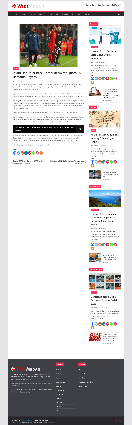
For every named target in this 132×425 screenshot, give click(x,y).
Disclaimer (81, 378)
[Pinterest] (30, 153)
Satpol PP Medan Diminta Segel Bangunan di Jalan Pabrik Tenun (111, 257)
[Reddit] (22, 153)
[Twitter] (18, 153)
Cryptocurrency (83, 14)
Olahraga (54, 14)
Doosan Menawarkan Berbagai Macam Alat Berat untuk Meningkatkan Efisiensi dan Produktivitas (110, 93)
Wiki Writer (104, 62)
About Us (81, 370)
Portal (22, 14)
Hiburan (33, 14)
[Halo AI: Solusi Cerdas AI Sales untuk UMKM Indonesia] (105, 35)
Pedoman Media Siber (85, 382)
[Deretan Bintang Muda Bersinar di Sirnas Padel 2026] (105, 281)
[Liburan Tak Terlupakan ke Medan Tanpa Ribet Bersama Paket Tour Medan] (105, 198)
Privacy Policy (83, 386)
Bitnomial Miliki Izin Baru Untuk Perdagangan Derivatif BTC (67, 162)
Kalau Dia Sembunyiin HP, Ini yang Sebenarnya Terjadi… (105, 138)
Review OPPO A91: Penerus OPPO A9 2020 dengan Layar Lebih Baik (28, 162)
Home (14, 14)
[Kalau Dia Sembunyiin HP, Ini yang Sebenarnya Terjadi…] (105, 119)
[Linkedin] (26, 153)
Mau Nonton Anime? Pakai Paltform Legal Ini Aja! (110, 175)
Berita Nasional (61, 374)
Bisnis (58, 378)
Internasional (60, 390)
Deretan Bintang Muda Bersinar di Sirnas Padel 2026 (104, 300)
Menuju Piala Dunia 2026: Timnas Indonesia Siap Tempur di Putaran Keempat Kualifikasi (111, 338)
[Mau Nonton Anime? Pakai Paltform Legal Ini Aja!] (95, 176)
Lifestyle (58, 398)
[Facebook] (14, 153)
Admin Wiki (26, 81)
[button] (26, 14)
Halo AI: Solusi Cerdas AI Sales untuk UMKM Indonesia (104, 55)
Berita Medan (94, 209)
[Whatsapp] (33, 153)
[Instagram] (37, 153)
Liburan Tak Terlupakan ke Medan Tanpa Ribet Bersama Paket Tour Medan (104, 219)
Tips (73, 14)
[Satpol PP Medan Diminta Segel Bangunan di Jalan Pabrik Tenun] (95, 259)
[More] (41, 153)
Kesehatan (43, 14)
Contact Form (82, 374)
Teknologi (64, 14)
